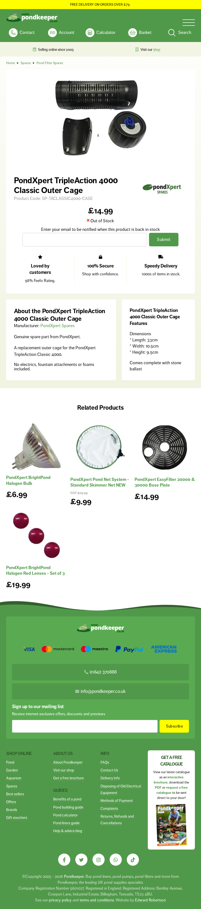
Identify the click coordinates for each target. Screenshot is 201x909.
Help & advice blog (67, 831)
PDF (158, 787)
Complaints (109, 808)
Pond (10, 762)
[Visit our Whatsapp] (116, 859)
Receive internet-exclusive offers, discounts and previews (58, 714)
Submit (163, 239)
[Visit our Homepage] (32, 18)
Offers (11, 802)
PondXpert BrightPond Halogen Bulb (28, 480)
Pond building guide (68, 807)
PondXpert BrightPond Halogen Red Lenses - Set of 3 (35, 570)
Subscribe (174, 726)
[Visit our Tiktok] (133, 859)
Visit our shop (63, 770)
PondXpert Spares (57, 325)
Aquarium (13, 778)
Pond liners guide (66, 823)
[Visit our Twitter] (81, 859)
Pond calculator (65, 815)
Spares (11, 786)
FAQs (104, 762)
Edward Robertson (150, 900)
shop (156, 50)
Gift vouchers (16, 817)
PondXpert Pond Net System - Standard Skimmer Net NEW (99, 482)
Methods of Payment (116, 800)
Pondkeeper (74, 876)
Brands (11, 810)
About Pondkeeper (68, 762)
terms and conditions (97, 900)
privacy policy (60, 900)
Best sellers (15, 794)
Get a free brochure (68, 778)
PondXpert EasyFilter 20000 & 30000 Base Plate (165, 482)
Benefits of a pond (67, 799)
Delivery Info (110, 778)
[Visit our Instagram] (98, 859)
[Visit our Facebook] (64, 859)
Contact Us (109, 770)
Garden (12, 770)
